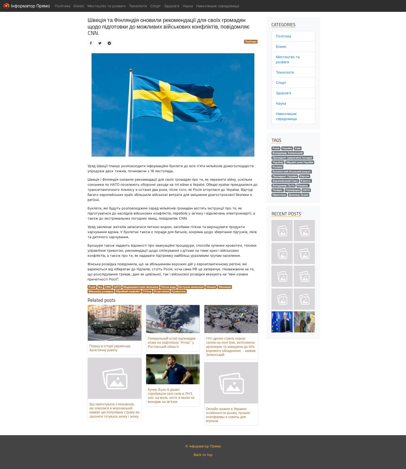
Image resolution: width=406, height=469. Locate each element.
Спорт (281, 83)
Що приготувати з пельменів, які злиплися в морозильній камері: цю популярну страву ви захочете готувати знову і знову (114, 410)
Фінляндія (225, 287)
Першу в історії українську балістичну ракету (109, 348)
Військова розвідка (101, 291)
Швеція (211, 287)
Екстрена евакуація (191, 287)
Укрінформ (292, 190)
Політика (250, 41)
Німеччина (279, 194)
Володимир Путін (284, 185)
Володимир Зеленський (288, 153)
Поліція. (278, 190)
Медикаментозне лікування (140, 287)
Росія (92, 287)
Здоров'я (283, 93)
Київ (297, 148)
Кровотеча (179, 291)
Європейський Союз (285, 180)
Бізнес (281, 46)
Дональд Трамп (298, 194)
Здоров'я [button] (171, 6)
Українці (278, 162)
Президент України (285, 176)
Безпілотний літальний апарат (292, 171)
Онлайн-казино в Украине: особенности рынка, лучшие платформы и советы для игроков (228, 415)
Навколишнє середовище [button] (217, 6)
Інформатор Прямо (30, 5)
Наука (281, 103)
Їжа (100, 287)
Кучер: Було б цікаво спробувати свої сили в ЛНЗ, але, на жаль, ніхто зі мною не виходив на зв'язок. (171, 395)
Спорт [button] (155, 6)
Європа (304, 176)
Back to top (203, 455)
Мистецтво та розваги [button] (107, 6)
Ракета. (306, 180)
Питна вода (168, 287)
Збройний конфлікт (128, 291)
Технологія (285, 72)
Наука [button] (188, 6)
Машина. (303, 185)
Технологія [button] (138, 6)
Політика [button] (62, 6)
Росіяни (277, 166)
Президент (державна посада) (292, 157)
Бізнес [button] (79, 6)
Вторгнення (161, 291)
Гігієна (147, 291)
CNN (108, 287)
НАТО (117, 287)
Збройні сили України (299, 162)
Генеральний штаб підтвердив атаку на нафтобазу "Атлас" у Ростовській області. (172, 342)
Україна (287, 148)
